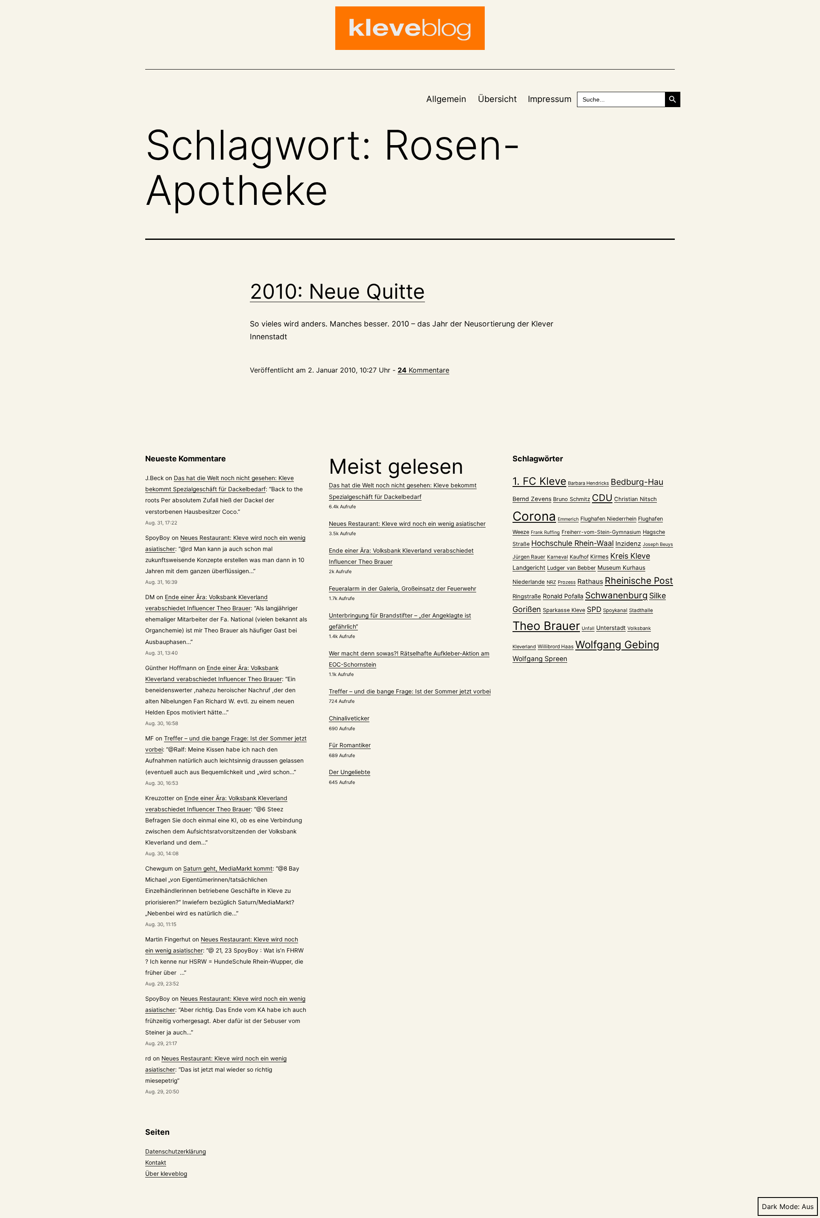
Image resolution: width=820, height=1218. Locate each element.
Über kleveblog (166, 1173)
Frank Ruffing (545, 532)
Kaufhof (579, 557)
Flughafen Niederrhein (608, 519)
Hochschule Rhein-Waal (572, 543)
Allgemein (446, 99)
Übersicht (497, 99)
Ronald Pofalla (563, 596)
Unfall (588, 628)
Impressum (549, 99)
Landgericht (528, 567)
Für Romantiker (350, 745)
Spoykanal (615, 610)
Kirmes (599, 556)
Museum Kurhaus (621, 567)
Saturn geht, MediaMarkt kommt (227, 868)
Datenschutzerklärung (175, 1151)
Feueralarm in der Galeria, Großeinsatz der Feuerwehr (402, 588)
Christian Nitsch (635, 498)
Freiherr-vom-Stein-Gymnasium (601, 532)
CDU (602, 497)
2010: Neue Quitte (337, 291)
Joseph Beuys (658, 544)
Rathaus (590, 581)
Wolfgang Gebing (617, 644)
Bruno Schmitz (571, 499)
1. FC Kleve (539, 481)
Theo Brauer (546, 626)
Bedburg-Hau (637, 482)
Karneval (557, 557)
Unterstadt (611, 627)
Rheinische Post (639, 580)
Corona (534, 516)
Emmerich (568, 519)
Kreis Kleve (630, 555)
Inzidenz (628, 544)
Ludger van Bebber (571, 568)
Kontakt (155, 1162)
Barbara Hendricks (588, 483)
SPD (594, 609)
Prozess (567, 582)
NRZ (551, 582)
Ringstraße (526, 596)
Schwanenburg (616, 595)
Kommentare (423, 370)
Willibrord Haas (556, 647)
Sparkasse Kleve (564, 610)
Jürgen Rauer (528, 557)
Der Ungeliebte (349, 772)
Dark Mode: (781, 1206)
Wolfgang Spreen (539, 659)
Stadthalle (641, 610)
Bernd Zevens (531, 498)
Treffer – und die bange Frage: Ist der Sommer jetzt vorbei (410, 691)
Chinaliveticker (349, 718)
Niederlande (528, 581)
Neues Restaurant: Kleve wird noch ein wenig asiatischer (407, 523)
